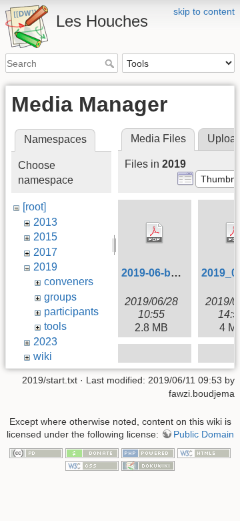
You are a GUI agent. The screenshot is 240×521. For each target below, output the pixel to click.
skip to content (204, 11)
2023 (45, 341)
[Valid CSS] (92, 465)
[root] (34, 206)
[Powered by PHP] (148, 452)
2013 (45, 222)
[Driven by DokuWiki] (148, 465)
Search (111, 63)
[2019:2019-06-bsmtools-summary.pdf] (154, 233)
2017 (45, 252)
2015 (45, 236)
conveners (68, 281)
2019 (45, 267)
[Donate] (92, 452)
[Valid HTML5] (204, 452)
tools (55, 326)
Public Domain (203, 434)
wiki (42, 356)
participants (71, 311)
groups (60, 297)
